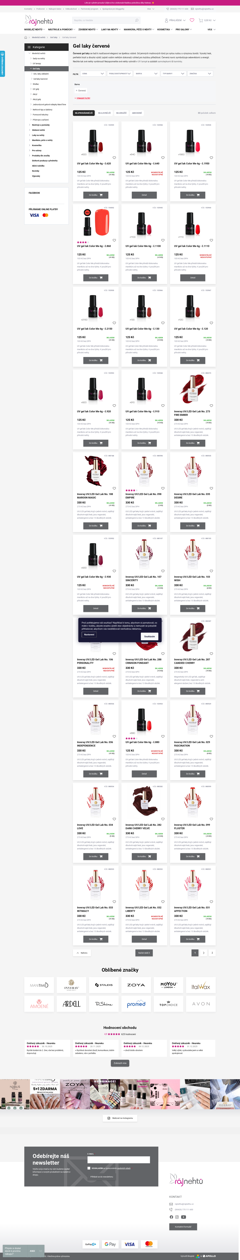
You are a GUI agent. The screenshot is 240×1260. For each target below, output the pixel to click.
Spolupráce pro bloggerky (113, 9)
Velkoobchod (71, 9)
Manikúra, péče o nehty (42, 140)
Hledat (137, 20)
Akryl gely (37, 99)
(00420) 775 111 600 (184, 1209)
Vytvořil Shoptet (187, 1256)
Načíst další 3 (144, 953)
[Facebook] (171, 1216)
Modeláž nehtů (38, 53)
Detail (144, 195)
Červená (82, 90)
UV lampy (37, 63)
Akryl (35, 94)
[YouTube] (183, 1216)
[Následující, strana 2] (203, 952)
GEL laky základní (41, 74)
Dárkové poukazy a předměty (45, 161)
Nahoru (84, 953)
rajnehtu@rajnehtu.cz (184, 1204)
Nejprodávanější (84, 113)
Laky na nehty (38, 135)
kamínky (178, 61)
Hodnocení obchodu (120, 1028)
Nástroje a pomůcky (41, 125)
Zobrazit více (120, 1063)
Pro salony (36, 150)
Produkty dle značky (41, 156)
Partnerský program (89, 9)
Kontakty (28, 9)
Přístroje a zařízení (41, 120)
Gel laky (36, 69)
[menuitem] (35, 29)
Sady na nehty (39, 58)
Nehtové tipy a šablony (42, 110)
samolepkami (164, 61)
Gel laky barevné (40, 79)
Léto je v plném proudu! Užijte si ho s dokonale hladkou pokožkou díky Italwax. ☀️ (119, 3)
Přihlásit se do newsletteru (101, 1177)
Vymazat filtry (83, 98)
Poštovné (40, 9)
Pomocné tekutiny (40, 115)
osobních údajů (123, 1168)
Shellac (36, 84)
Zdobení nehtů (38, 130)
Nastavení (89, 634)
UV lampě (142, 61)
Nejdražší (121, 113)
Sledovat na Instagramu (122, 1118)
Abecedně (137, 113)
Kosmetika (37, 145)
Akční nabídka (38, 166)
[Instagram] (177, 1216)
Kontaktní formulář (183, 1227)
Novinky (35, 171)
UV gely (36, 89)
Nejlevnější (104, 113)
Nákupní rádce (55, 9)
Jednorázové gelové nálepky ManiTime (49, 104)
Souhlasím (149, 636)
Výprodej (36, 176)
